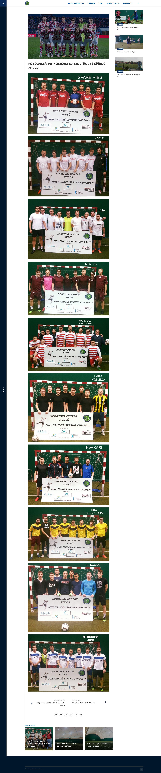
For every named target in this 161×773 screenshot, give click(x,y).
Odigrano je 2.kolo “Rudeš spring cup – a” (128, 28)
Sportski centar (76, 3)
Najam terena (113, 3)
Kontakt (127, 3)
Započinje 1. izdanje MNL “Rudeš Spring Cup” (128, 75)
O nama (91, 3)
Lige (100, 3)
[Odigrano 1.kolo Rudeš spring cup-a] (129, 42)
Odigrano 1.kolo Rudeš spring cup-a (127, 52)
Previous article (50, 702)
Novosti (120, 24)
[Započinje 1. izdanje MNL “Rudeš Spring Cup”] (129, 64)
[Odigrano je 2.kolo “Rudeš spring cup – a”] (129, 17)
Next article (83, 701)
